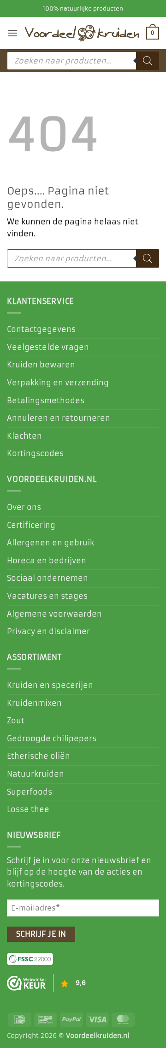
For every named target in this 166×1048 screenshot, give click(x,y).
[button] (12, 33)
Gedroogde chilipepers (51, 738)
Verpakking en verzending (58, 382)
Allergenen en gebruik (50, 542)
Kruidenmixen (34, 703)
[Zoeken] (147, 61)
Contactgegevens (41, 329)
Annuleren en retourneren (58, 418)
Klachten (24, 436)
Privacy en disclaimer (48, 631)
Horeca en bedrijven (46, 560)
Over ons (24, 507)
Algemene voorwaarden (54, 613)
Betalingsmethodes (45, 400)
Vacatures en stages (47, 596)
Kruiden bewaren (41, 364)
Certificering (31, 525)
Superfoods (29, 791)
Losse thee (28, 809)
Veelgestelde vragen (48, 347)
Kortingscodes (35, 453)
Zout (15, 720)
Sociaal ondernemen (47, 578)
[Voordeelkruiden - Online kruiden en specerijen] (82, 33)
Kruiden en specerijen (50, 685)
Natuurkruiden (35, 774)
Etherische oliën (38, 756)
